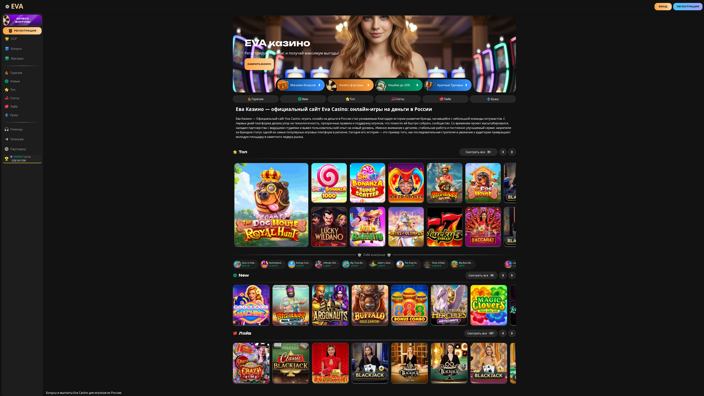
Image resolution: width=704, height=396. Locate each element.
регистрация (25, 30)
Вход (663, 6)
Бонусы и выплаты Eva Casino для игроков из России (83, 393)
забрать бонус (259, 64)
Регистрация (688, 6)
